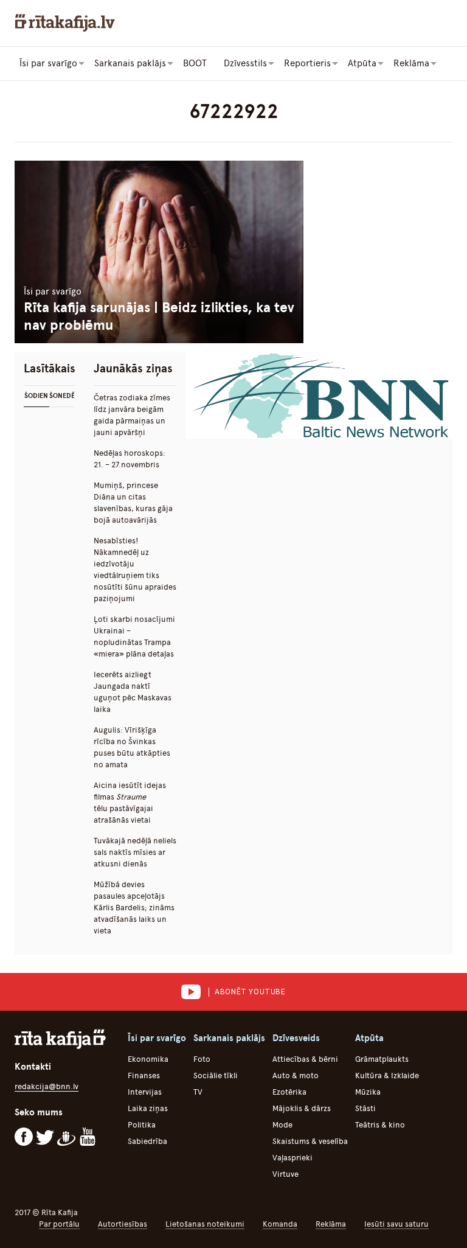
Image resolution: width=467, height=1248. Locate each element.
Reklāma (331, 1224)
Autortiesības (122, 1224)
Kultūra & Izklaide (387, 1075)
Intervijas (145, 1091)
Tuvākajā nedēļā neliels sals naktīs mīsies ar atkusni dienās (135, 852)
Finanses (144, 1075)
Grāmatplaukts (382, 1059)
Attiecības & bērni (305, 1059)
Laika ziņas (148, 1108)
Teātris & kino (380, 1124)
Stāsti (365, 1108)
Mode (282, 1124)
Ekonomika (148, 1059)
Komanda (280, 1224)
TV (197, 1091)
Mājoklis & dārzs (301, 1108)
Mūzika (368, 1091)
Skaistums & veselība (310, 1141)
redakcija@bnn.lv (46, 1086)
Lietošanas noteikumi (204, 1224)
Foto (201, 1059)
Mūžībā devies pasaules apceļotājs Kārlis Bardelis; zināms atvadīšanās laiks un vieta (134, 907)
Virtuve (285, 1174)
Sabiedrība (147, 1141)
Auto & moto (295, 1075)
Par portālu (59, 1224)
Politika (142, 1124)
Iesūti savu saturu (396, 1224)
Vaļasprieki (292, 1157)
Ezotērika (289, 1091)
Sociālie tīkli (215, 1075)
